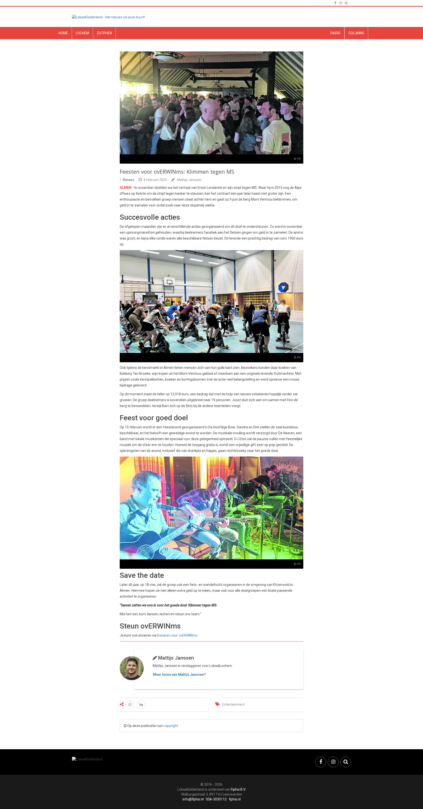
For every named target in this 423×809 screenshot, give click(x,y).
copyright (171, 726)
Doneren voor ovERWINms (177, 635)
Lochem (82, 33)
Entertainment (233, 704)
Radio (335, 33)
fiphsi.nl (235, 799)
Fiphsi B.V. (238, 789)
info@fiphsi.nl (193, 799)
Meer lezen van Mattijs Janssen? (179, 674)
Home (63, 33)
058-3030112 (216, 799)
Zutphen (104, 33)
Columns (356, 33)
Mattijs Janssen (189, 180)
